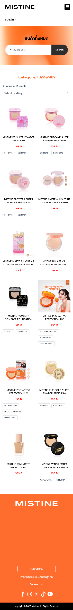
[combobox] (28, 50)
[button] (67, 7)
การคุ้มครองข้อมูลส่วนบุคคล (36, 577)
